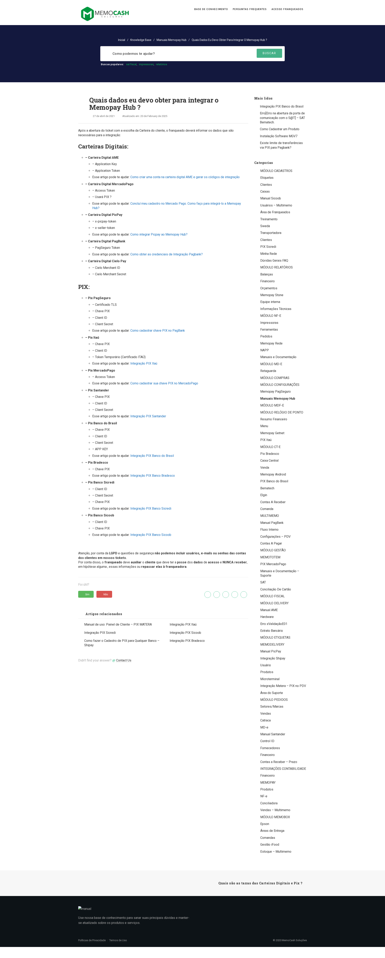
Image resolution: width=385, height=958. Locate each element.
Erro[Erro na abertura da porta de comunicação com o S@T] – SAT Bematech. (282, 117)
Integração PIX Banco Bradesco (152, 475)
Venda (264, 467)
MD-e (264, 727)
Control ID (267, 741)
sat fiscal (131, 64)
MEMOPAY (268, 782)
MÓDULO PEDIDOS (274, 700)
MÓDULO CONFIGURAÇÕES (279, 385)
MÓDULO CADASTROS (276, 171)
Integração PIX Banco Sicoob (150, 535)
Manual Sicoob (270, 198)
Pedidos (266, 336)
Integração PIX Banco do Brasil (152, 456)
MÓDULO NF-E (270, 316)
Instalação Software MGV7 (278, 136)
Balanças (266, 274)
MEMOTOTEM (270, 557)
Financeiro (267, 281)
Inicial (121, 40)
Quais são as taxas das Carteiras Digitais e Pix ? (260, 883)
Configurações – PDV (275, 536)
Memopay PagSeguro (275, 391)
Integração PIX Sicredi (100, 633)
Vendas (265, 713)
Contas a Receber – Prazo (278, 762)
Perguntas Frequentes (250, 9)
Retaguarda (268, 371)
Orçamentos (268, 288)
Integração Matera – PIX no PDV (283, 686)
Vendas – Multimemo (275, 810)
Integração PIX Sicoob (185, 633)
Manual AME (269, 610)
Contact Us (123, 660)
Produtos (266, 672)
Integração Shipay (272, 658)
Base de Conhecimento (211, 9)
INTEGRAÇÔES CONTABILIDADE (283, 769)
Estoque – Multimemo (275, 851)
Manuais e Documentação (278, 357)
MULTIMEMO (269, 516)
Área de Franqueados (275, 212)
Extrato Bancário (271, 631)
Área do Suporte (271, 693)
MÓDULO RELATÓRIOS (276, 267)
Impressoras (269, 323)
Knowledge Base (140, 40)
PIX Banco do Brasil (274, 481)
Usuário (265, 665)
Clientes (266, 185)
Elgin (263, 495)
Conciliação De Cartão (275, 589)
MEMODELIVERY (272, 644)
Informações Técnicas (275, 309)
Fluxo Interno (269, 529)
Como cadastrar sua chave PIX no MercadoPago (164, 383)
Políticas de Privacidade (92, 940)
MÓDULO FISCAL (272, 596)
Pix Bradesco (269, 454)
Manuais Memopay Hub (171, 40)
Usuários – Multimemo (276, 205)
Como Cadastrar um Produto (279, 129)
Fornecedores (270, 748)
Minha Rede (268, 254)
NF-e (263, 796)
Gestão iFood (269, 844)
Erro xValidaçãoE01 (273, 624)
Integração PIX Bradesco (187, 641)
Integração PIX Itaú (143, 363)
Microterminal (270, 679)
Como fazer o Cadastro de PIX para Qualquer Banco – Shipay (121, 643)
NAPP (264, 350)
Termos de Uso (118, 940)
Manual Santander (272, 734)
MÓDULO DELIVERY (274, 603)
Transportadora (270, 233)
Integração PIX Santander (148, 416)
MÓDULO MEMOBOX (275, 817)
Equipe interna (270, 302)
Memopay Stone (271, 295)
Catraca (265, 720)
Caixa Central (269, 460)
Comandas (267, 838)
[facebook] (216, 594)
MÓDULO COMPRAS (274, 378)
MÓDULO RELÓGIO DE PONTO (281, 412)
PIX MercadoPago (273, 564)
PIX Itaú (266, 440)
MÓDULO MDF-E (272, 405)
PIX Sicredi (268, 247)
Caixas (265, 191)
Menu (264, 426)
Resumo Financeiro (273, 419)
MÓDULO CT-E (270, 447)
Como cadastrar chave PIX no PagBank (157, 330)
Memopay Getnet (272, 433)
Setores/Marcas (271, 706)
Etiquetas (267, 178)
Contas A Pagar (271, 543)
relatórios (161, 64)
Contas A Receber (273, 502)
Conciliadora (269, 803)
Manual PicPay (270, 651)
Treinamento (269, 219)
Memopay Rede (271, 343)
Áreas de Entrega (272, 831)
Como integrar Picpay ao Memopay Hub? (158, 234)
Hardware (267, 617)
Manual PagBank (272, 523)
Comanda (266, 509)
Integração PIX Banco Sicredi (150, 508)
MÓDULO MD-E (271, 364)
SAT (263, 582)
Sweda (265, 226)
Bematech (267, 488)
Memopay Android (273, 474)
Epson (264, 824)
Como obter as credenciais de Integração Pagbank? (166, 254)
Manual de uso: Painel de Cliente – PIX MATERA (118, 624)
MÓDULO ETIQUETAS (275, 637)
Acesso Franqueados (288, 9)
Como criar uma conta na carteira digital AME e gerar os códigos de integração (185, 177)
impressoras (146, 64)
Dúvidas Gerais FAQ (274, 260)
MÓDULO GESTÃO (273, 550)
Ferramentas (269, 329)
